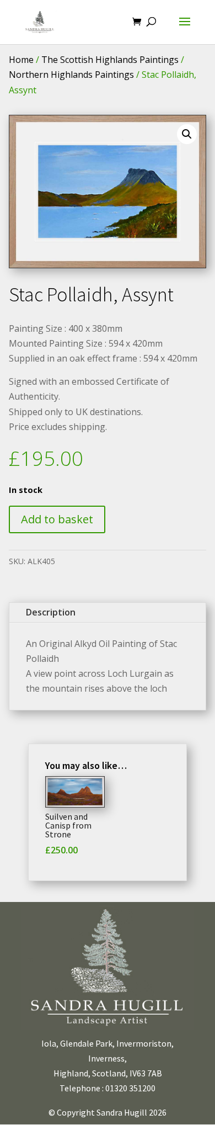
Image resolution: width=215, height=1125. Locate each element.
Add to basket (57, 519)
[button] (187, 134)
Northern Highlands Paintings (71, 74)
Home (21, 60)
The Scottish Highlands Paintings (110, 60)
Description (51, 612)
